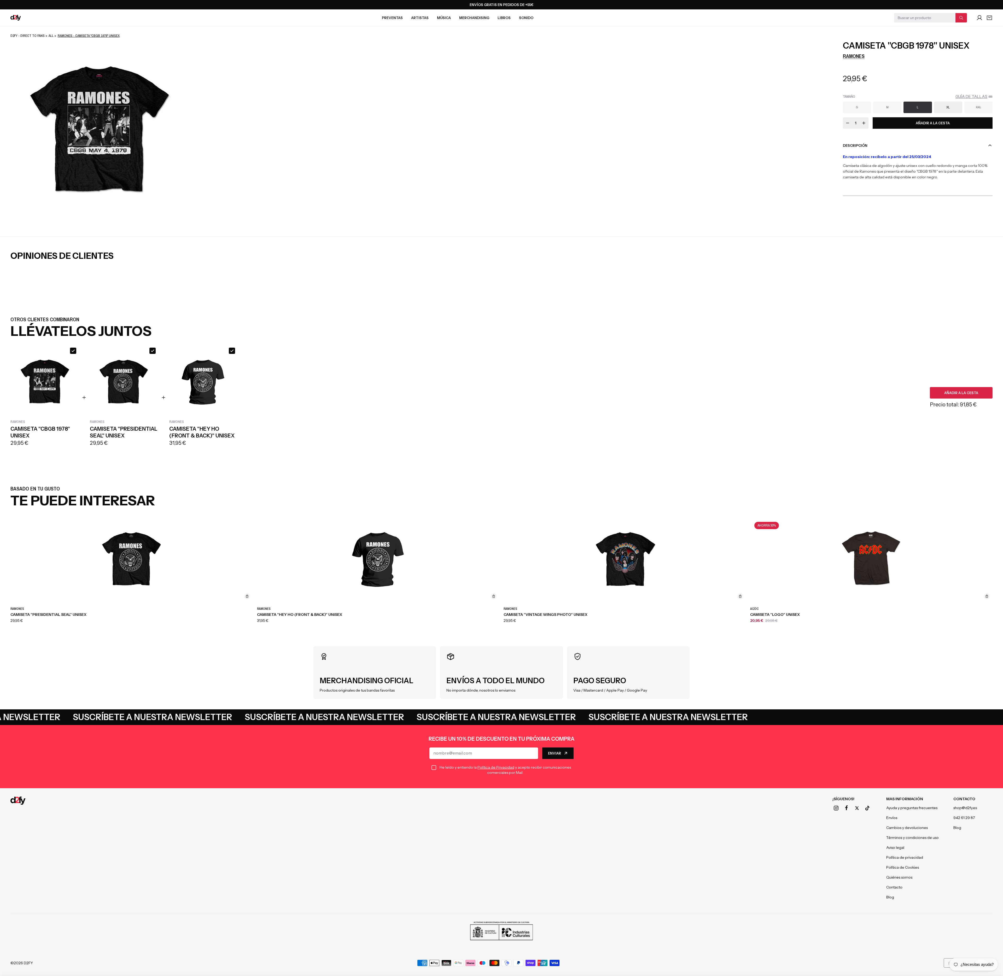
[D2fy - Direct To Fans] (15, 18)
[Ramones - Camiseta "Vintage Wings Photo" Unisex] (625, 560)
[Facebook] (846, 808)
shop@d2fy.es (965, 807)
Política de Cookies (902, 867)
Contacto (894, 887)
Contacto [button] (964, 799)
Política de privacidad (904, 857)
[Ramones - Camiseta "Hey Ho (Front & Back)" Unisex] (378, 560)
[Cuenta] (979, 18)
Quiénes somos (899, 877)
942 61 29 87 (964, 817)
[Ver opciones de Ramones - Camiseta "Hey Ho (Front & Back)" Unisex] (494, 596)
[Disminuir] (847, 123)
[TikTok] (867, 808)
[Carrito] (989, 18)
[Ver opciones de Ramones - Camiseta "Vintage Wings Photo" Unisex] (740, 596)
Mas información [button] (904, 799)
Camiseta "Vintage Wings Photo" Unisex (545, 614)
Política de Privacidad (495, 767)
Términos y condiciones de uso (912, 837)
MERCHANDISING (474, 18)
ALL (51, 35)
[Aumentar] (863, 123)
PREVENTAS (392, 18)
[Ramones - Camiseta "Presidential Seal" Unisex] (131, 560)
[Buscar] (961, 17)
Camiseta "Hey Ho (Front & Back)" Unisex (299, 614)
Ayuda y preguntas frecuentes (911, 807)
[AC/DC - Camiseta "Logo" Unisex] (871, 560)
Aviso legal (895, 847)
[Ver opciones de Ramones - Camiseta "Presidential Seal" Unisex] (247, 596)
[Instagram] (836, 808)
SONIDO (526, 18)
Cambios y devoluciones (907, 827)
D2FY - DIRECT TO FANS (27, 35)
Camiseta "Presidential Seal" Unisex (48, 614)
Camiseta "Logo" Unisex (775, 614)
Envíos (891, 817)
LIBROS (504, 18)
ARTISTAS (420, 18)
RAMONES (854, 56)
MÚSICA (444, 18)
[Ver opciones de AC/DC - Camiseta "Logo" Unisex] (987, 596)
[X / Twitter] (857, 808)
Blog (890, 897)
